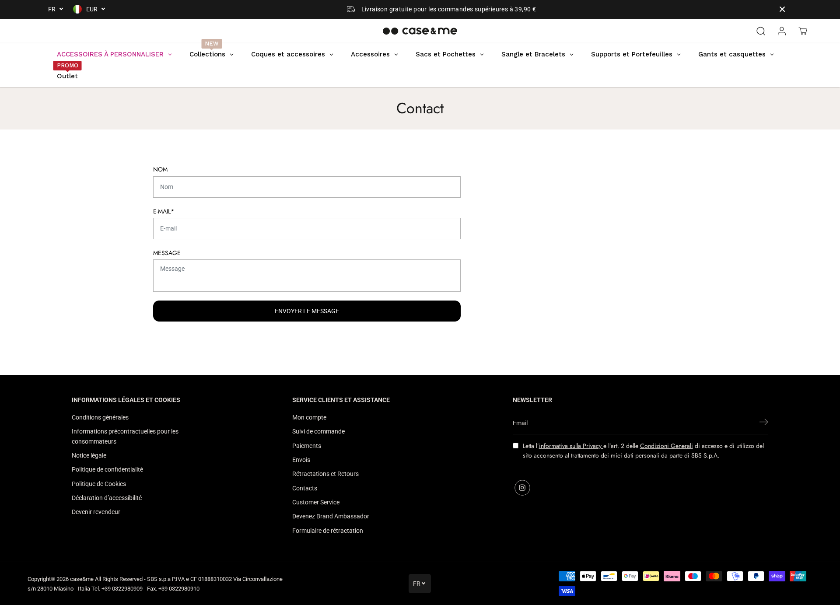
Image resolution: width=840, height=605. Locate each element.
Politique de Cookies (99, 483)
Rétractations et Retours (325, 473)
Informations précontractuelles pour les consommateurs (125, 436)
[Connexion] (781, 31)
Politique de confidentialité (107, 469)
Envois (301, 459)
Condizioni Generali (666, 445)
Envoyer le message (307, 311)
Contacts (304, 488)
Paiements (306, 445)
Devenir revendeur (96, 511)
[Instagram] (522, 487)
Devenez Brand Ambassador (330, 516)
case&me (82, 579)
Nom (160, 169)
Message (167, 252)
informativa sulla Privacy (571, 445)
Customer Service (316, 502)
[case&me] (420, 31)
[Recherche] (760, 31)
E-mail (163, 211)
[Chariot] (802, 31)
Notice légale (89, 455)
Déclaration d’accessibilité (107, 497)
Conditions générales (100, 417)
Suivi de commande (318, 431)
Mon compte (309, 417)
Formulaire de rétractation (327, 530)
